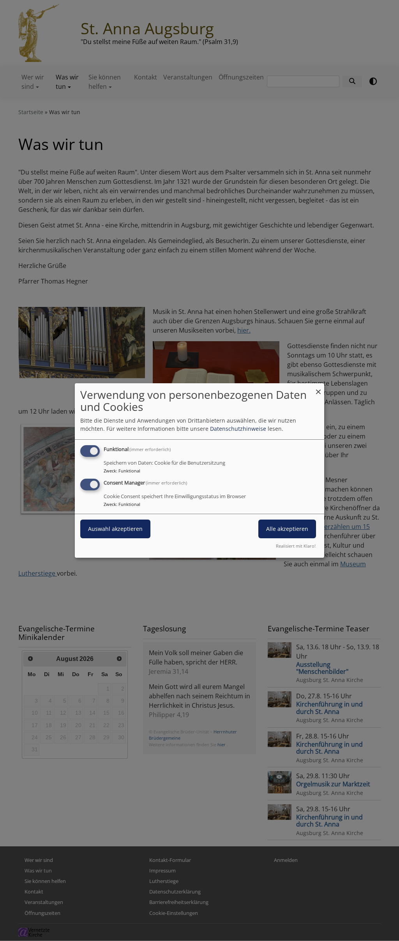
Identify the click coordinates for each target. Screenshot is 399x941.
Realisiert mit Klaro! (296, 546)
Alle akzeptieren (287, 528)
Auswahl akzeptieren (115, 528)
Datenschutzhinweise (238, 428)
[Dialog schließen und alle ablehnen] (318, 388)
